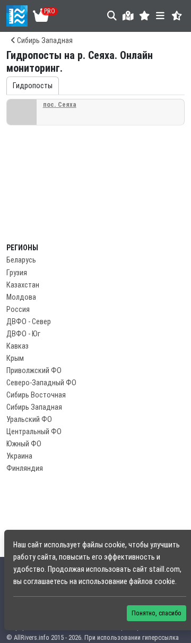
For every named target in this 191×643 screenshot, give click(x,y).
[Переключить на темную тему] (177, 16)
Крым (15, 358)
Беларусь (21, 260)
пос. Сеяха (59, 104)
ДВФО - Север (28, 321)
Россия (18, 309)
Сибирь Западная (44, 40)
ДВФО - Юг (23, 334)
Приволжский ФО (34, 370)
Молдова (21, 297)
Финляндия (24, 468)
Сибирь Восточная (36, 395)
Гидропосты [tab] (33, 85)
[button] (144, 16)
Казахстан (22, 285)
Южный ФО (23, 444)
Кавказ (17, 346)
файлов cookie (152, 581)
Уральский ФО (29, 419)
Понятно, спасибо (156, 613)
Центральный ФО (34, 431)
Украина (19, 456)
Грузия (16, 272)
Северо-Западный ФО (41, 382)
